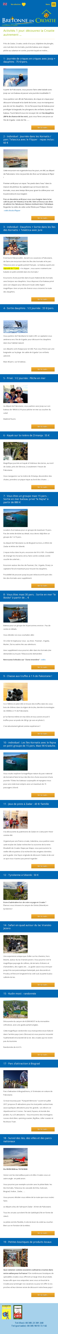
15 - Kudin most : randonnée (19, 993)
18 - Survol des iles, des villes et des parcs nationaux (27, 1139)
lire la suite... (43, 127)
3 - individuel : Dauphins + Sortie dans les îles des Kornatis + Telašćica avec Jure (29, 228)
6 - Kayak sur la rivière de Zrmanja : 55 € (26, 435)
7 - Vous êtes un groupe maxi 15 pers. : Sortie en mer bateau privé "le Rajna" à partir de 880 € (25, 499)
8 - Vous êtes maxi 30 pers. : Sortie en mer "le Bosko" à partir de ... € (29, 596)
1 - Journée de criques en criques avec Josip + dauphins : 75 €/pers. (29, 60)
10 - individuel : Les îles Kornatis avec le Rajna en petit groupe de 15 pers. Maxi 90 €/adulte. (29, 744)
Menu (48, 4)
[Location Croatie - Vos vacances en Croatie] (29, 17)
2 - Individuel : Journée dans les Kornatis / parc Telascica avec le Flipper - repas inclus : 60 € (29, 139)
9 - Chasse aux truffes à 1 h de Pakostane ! (27, 676)
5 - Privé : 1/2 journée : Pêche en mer (24, 378)
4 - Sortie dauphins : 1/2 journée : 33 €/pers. (28, 308)
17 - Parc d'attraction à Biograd (21, 1063)
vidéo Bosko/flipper (12, 210)
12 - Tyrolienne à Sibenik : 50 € (21, 875)
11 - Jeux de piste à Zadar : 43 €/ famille (26, 803)
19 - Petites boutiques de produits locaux (27, 1241)
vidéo (43, 659)
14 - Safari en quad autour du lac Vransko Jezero (27, 927)
